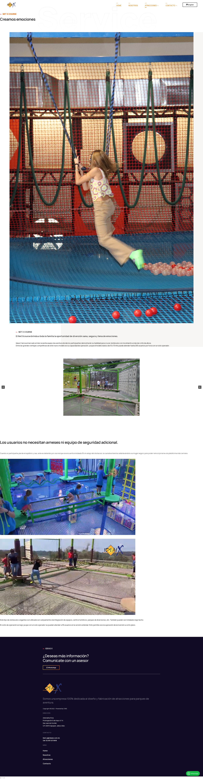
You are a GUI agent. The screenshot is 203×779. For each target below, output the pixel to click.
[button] (3, 387)
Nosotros (133, 5)
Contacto (170, 5)
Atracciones (151, 5)
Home (118, 5)
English (191, 5)
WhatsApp (52, 667)
